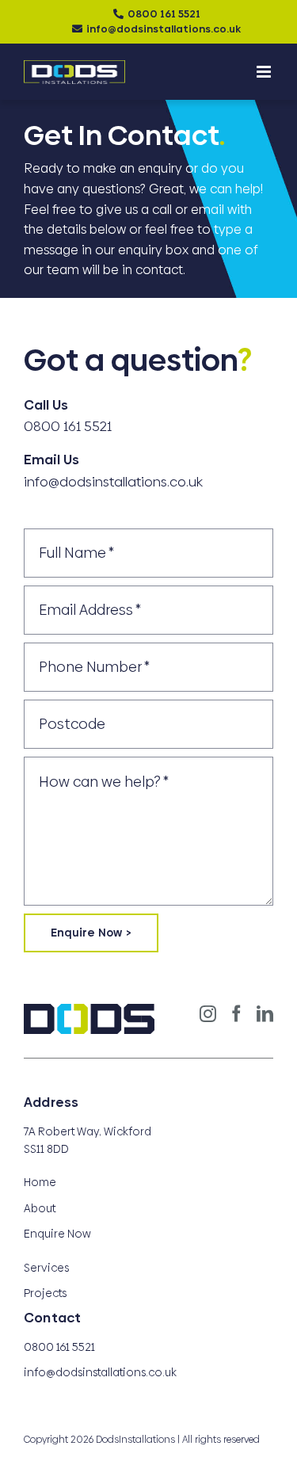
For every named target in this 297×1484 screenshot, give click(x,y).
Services (46, 1268)
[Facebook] (236, 1013)
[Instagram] (208, 1013)
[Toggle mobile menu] (265, 71)
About (39, 1208)
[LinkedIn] (265, 1013)
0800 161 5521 (164, 13)
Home (40, 1182)
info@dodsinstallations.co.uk (163, 28)
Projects (45, 1293)
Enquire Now (57, 1234)
